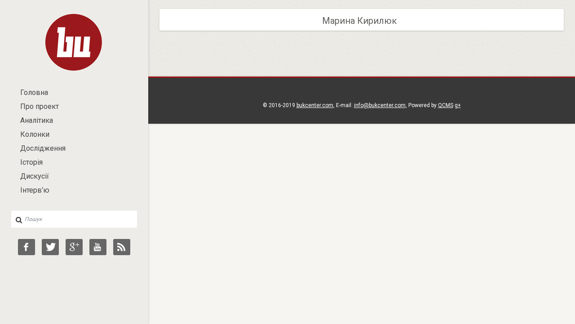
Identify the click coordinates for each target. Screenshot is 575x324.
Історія (31, 162)
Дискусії (34, 176)
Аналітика (36, 120)
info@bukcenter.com (380, 105)
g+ (458, 105)
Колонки (34, 134)
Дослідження (43, 148)
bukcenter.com (314, 105)
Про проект (39, 106)
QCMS (445, 105)
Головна (34, 92)
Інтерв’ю (34, 190)
